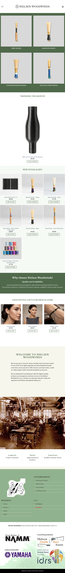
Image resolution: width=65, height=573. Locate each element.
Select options (32, 161)
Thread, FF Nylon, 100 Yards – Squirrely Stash (10, 261)
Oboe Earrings (11, 326)
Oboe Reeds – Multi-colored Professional (11, 229)
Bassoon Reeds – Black (32, 228)
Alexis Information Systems (36, 571)
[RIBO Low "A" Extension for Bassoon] (32, 132)
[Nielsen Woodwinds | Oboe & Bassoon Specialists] (32, 6)
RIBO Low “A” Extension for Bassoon (32, 157)
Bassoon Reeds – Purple (32, 197)
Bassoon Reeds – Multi (54, 197)
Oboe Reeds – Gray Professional (54, 228)
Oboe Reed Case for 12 (10, 197)
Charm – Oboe (54, 326)
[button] (2, 6)
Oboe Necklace (32, 326)
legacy (21, 378)
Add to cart (10, 201)
